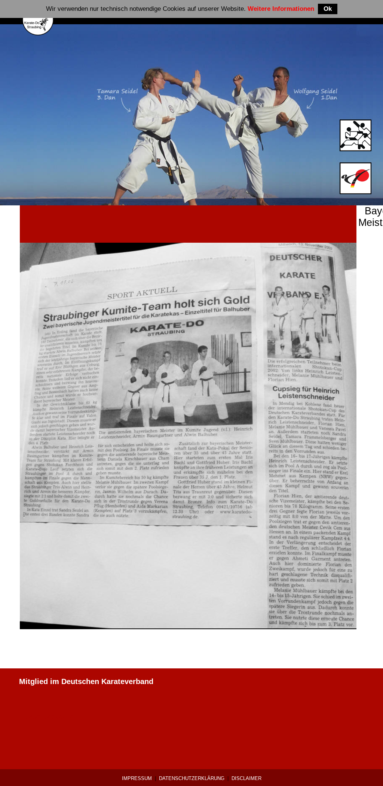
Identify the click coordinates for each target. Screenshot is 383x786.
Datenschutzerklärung (191, 778)
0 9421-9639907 (46, 717)
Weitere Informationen (281, 8)
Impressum (137, 778)
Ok (328, 8)
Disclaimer (246, 778)
